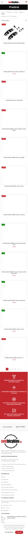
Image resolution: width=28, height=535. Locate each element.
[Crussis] (7, 427)
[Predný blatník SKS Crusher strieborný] (14, 61)
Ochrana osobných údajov (7, 487)
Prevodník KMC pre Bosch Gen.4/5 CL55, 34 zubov (16, 517)
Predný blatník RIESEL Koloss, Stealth (14, 157)
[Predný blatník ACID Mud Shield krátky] (14, 32)
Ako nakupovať (4, 479)
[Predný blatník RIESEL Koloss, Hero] (14, 175)
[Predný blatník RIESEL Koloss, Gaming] (14, 204)
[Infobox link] (14, 413)
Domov (2, 12)
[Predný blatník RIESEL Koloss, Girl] (14, 347)
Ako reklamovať (4, 482)
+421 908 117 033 (10, 468)
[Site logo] (14, 2)
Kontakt (3, 476)
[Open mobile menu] (1, 2)
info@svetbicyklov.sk (9, 470)
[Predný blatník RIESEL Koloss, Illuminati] (14, 290)
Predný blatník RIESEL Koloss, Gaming (14, 214)
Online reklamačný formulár (7, 492)
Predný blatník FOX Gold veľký (14, 100)
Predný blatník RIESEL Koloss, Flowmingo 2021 (14, 244)
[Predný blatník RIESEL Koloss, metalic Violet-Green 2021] (14, 261)
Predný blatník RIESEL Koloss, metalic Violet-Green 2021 (14, 272)
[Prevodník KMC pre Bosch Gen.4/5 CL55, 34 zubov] (3, 521)
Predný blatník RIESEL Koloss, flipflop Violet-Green (14, 129)
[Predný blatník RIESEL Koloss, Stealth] (14, 147)
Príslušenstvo (9, 12)
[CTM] (20, 427)
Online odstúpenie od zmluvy (8, 495)
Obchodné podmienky (6, 484)
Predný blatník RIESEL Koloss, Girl (14, 357)
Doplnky (16, 12)
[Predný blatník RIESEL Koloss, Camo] (14, 318)
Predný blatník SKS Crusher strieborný (14, 71)
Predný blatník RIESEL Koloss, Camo (14, 329)
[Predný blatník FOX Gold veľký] (14, 89)
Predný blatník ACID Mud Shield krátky (14, 43)
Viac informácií (9, 532)
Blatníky (21, 12)
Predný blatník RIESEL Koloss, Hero (14, 186)
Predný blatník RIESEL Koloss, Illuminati (14, 300)
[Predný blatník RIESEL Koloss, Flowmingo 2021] (14, 232)
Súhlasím (19, 532)
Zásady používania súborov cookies (9, 489)
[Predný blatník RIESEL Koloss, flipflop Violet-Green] (14, 118)
